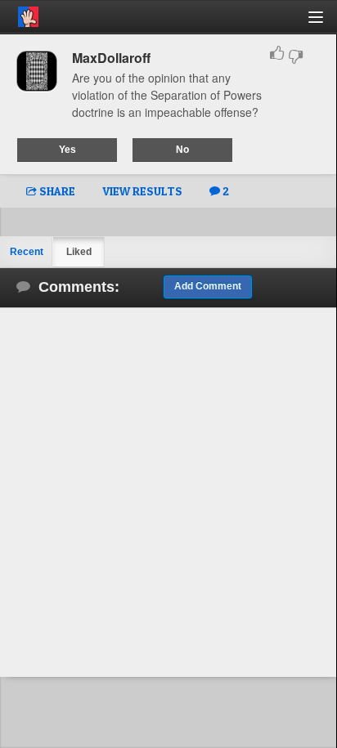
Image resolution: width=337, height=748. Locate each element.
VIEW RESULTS (142, 191)
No (182, 149)
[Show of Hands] (19, 13)
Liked (79, 252)
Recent (26, 252)
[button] (325, 23)
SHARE (56, 191)
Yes (67, 149)
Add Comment (207, 286)
